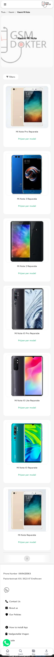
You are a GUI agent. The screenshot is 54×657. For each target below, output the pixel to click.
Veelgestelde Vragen (18, 634)
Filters (11, 77)
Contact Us (14, 601)
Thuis (3, 12)
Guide (11, 640)
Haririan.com (40, 656)
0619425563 (24, 573)
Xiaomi (11, 12)
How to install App (18, 627)
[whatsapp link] (6, 590)
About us (13, 608)
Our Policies (14, 614)
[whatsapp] (6, 643)
